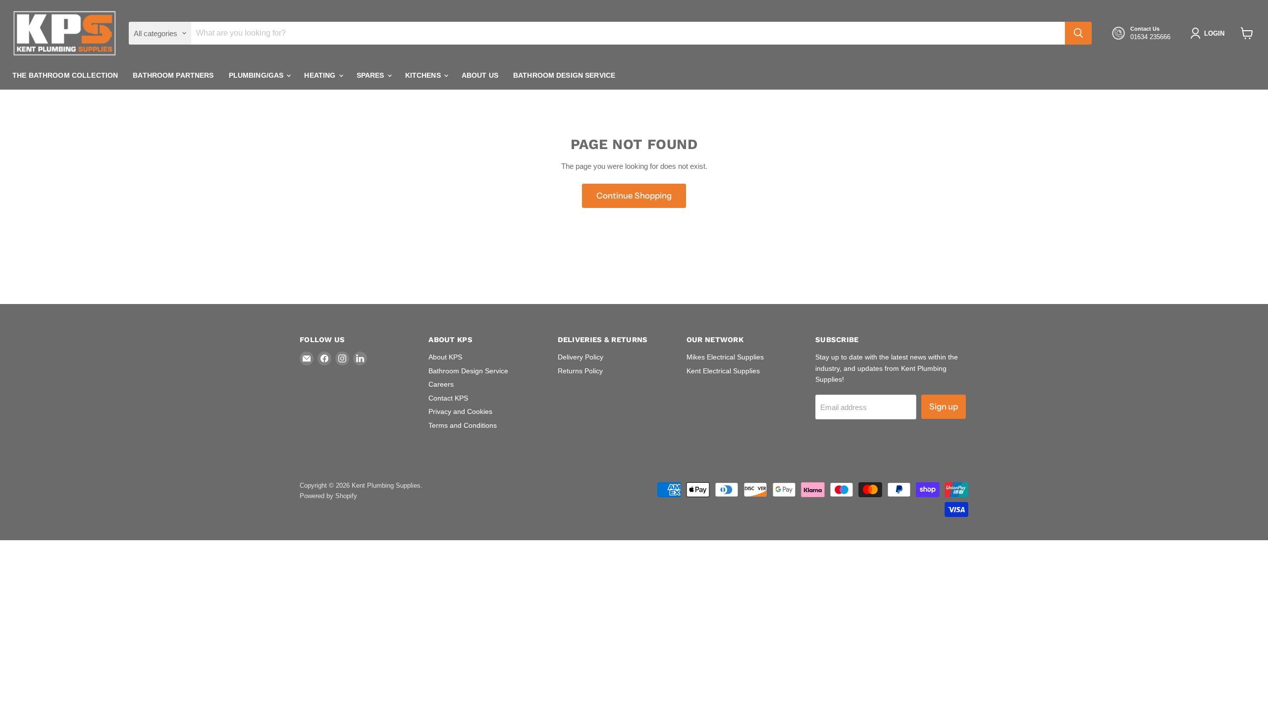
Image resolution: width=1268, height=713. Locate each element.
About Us (480, 75)
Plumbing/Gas (257, 75)
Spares (371, 75)
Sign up (943, 406)
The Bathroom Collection (65, 75)
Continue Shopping (634, 196)
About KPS (445, 357)
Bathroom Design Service (564, 75)
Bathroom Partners (173, 75)
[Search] (1078, 33)
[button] (1209, 33)
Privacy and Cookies (460, 411)
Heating (320, 75)
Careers (441, 384)
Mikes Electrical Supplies (725, 357)
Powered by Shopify (328, 496)
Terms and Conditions (462, 425)
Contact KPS (448, 398)
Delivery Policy (580, 357)
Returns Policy (580, 371)
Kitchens (424, 75)
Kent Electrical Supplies (723, 371)
